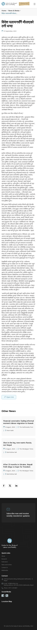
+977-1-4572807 (12, 588)
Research (4, 559)
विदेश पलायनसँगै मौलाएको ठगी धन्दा (13, 13)
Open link (10, 397)
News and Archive (7, 564)
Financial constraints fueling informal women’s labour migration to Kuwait (18, 422)
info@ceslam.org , (13, 583)
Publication (5, 562)
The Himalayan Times (26, 449)
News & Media (13, 11)
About (3, 556)
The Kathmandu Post (26, 427)
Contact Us (5, 567)
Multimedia (5, 570)
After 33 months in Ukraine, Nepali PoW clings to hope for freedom (17, 465)
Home (4, 11)
